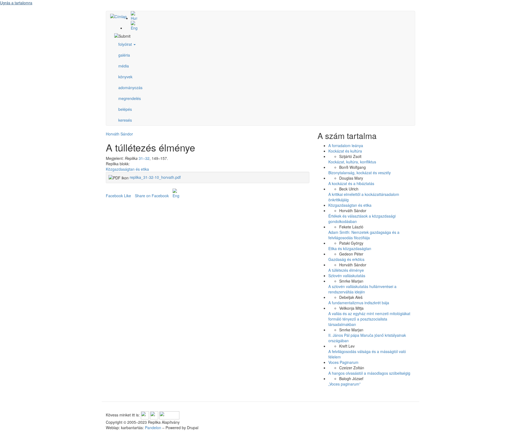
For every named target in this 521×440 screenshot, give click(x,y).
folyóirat (125, 44)
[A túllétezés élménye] (266, 16)
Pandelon (153, 427)
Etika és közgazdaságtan (349, 248)
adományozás (130, 87)
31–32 (144, 158)
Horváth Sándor (119, 134)
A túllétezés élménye (346, 270)
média (123, 66)
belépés (125, 109)
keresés (125, 120)
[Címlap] (120, 16)
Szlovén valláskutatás (346, 275)
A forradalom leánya (345, 145)
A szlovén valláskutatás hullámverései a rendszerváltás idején (362, 289)
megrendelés (129, 98)
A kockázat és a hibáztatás (351, 183)
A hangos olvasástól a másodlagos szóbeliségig (369, 373)
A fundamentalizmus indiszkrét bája (358, 302)
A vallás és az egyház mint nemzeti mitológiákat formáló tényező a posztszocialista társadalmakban (369, 319)
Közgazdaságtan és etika (127, 169)
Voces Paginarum (343, 362)
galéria (124, 55)
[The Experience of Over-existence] (266, 26)
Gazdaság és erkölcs (346, 259)
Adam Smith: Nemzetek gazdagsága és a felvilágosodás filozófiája (363, 234)
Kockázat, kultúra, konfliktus (352, 161)
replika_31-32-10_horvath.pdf (155, 177)
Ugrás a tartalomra (16, 2)
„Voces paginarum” (344, 384)
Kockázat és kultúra (345, 151)
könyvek (125, 76)
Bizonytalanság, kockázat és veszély (359, 172)
